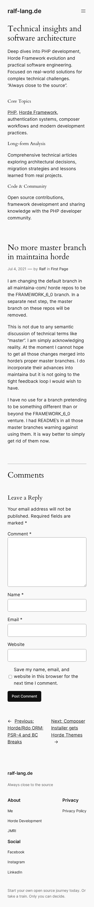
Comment (20, 534)
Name (16, 594)
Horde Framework (38, 112)
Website (16, 644)
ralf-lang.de (25, 10)
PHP (12, 112)
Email (15, 619)
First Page (59, 269)
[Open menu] (83, 11)
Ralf (42, 269)
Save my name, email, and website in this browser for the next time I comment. (46, 676)
